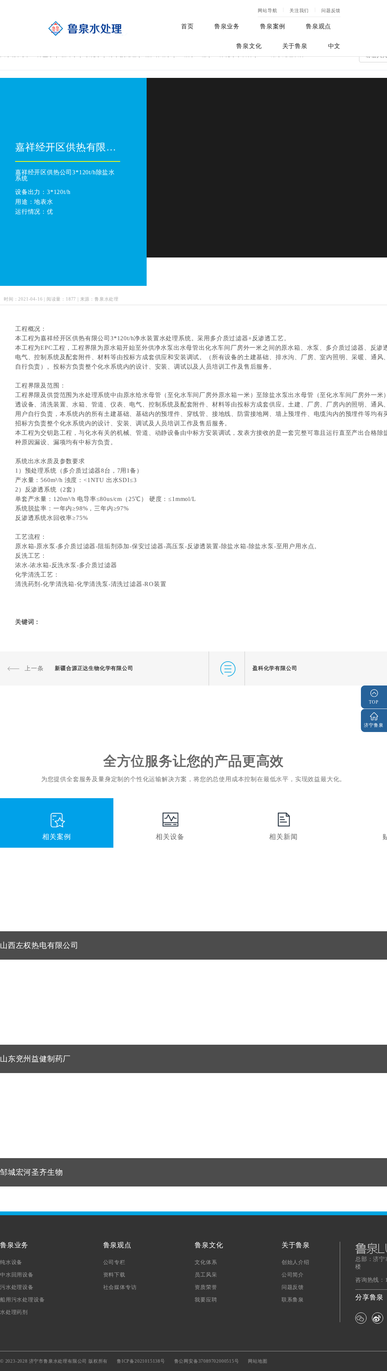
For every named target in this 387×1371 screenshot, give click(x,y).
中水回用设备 (17, 1275)
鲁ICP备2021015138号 (141, 1361)
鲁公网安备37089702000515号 (206, 1361)
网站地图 (257, 1361)
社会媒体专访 (120, 1287)
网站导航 (267, 10)
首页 (187, 26)
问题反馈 (331, 10)
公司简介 (293, 1275)
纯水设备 (11, 1262)
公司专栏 (114, 1262)
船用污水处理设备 (22, 1300)
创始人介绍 (296, 1262)
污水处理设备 (17, 1287)
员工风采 (206, 1275)
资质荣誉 (206, 1287)
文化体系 (206, 1262)
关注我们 (299, 10)
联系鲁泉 (293, 1300)
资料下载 (114, 1275)
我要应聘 (206, 1300)
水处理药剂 (14, 1312)
